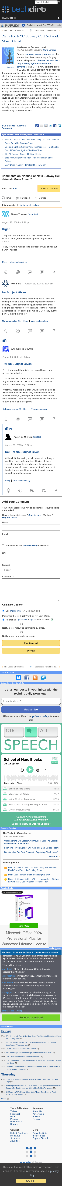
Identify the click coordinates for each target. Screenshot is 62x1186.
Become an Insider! (31, 1017)
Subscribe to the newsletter (27, 545)
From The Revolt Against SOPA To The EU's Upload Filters (31, 848)
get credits (22, 620)
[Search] (59, 2)
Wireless (10, 67)
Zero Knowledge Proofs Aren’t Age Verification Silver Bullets (29, 1053)
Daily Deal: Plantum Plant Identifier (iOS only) (26, 165)
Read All (54, 856)
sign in (33, 620)
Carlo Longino (49, 50)
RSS (15, 188)
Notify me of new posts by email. (18, 636)
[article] (18, 1010)
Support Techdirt (41, 1138)
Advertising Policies (38, 1115)
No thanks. (11, 619)
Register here (9, 517)
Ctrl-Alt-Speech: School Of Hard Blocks (23, 154)
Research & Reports (16, 1122)
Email (5, 534)
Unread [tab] (42, 198)
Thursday (8, 1074)
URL (4, 553)
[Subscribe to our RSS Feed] (35, 677)
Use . (13, 610)
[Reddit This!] (46, 125)
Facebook (15, 1114)
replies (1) (12, 409)
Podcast (14, 1119)
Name (5, 522)
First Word (25, 616)
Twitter (13, 1111)
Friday (6, 1031)
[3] (8, 428)
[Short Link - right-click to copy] (37, 125)
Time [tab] (8, 198)
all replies (29, 205)
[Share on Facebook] (54, 125)
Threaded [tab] (25, 198)
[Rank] (5, 868)
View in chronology (18, 262)
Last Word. (44, 616)
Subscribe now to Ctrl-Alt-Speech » (31, 823)
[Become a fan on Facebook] (26, 677)
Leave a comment (49, 188)
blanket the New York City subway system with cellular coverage (38, 63)
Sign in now (34, 515)
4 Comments (8, 125)
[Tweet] (50, 125)
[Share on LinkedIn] (59, 125)
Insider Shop (39, 1135)
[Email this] (41, 125)
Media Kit (15, 1135)
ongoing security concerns (39, 54)
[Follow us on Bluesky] (18, 677)
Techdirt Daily (30, 545)
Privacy (36, 1119)
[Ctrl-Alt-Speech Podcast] (31, 738)
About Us (37, 1111)
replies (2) (11, 321)
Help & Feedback (19, 1133)
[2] (6, 340)
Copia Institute (40, 1133)
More (4, 1098)
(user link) (33, 214)
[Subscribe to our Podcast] (43, 677)
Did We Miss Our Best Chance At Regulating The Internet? (31, 852)
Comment (8, 576)
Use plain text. (33, 610)
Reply (4, 262)
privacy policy (40, 716)
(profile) (37, 437)
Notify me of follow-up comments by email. (23, 628)
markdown (15, 610)
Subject (6, 565)
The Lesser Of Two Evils (14, 30)
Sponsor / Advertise (15, 1139)
